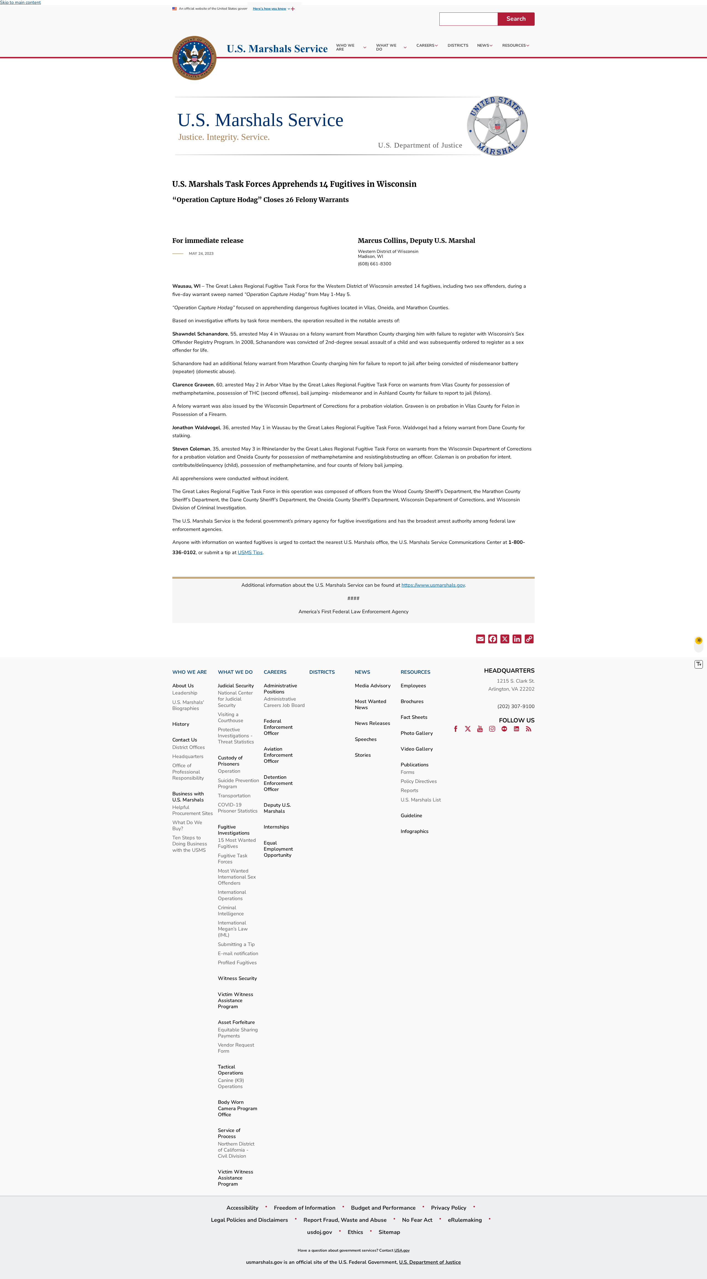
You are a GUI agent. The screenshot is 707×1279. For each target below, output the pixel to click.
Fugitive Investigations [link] (234, 829)
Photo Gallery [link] (417, 733)
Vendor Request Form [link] (236, 1047)
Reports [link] (409, 790)
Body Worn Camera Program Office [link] (237, 1108)
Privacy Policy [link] (448, 1208)
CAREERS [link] (275, 672)
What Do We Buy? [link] (187, 825)
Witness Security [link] (237, 978)
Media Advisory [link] (373, 685)
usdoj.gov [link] (319, 1232)
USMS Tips (250, 552)
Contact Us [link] (184, 739)
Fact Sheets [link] (414, 717)
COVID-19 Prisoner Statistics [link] (238, 807)
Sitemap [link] (389, 1232)
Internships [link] (276, 826)
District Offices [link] (188, 747)
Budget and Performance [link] (383, 1208)
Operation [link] (229, 770)
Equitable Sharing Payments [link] (238, 1032)
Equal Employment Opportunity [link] (278, 848)
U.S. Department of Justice (430, 1262)
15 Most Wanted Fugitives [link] (237, 843)
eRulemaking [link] (465, 1220)
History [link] (180, 723)
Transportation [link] (234, 795)
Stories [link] (363, 754)
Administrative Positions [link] (280, 688)
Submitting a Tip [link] (236, 944)
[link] (194, 59)
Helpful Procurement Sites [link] (192, 810)
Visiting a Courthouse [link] (230, 717)
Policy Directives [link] (419, 781)
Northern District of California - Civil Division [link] (236, 1149)
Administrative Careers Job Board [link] (284, 701)
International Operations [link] (232, 895)
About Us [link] (183, 685)
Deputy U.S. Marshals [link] (277, 807)
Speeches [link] (366, 739)
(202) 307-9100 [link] (516, 706)
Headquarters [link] (188, 756)
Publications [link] (415, 764)
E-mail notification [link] (238, 953)
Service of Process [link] (229, 1133)
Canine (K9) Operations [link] (231, 1083)
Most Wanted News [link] (370, 704)
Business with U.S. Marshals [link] (188, 796)
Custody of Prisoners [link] (230, 760)
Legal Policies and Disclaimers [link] (249, 1220)
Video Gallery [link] (417, 748)
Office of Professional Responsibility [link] (188, 771)
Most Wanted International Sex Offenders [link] (237, 876)
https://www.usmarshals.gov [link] (433, 584)
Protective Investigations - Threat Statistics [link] (236, 735)
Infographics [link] (415, 831)
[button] (480, 640)
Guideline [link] (411, 815)
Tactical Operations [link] (230, 1069)
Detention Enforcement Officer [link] (278, 783)
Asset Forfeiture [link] (236, 1022)
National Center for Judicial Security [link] (235, 698)
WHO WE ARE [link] (189, 672)
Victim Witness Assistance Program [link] (235, 1000)
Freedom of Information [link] (305, 1208)
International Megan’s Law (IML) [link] (233, 928)
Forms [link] (408, 772)
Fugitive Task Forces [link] (232, 858)
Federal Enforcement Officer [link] (278, 727)
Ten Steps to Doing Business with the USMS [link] (189, 843)
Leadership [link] (184, 692)
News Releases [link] (372, 723)
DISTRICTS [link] (322, 672)
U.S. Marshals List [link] (421, 799)
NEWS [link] (362, 672)
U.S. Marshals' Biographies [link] (188, 705)
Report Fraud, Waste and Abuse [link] (345, 1220)
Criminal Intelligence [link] (231, 910)
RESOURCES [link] (415, 672)
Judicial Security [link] (236, 685)
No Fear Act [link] (417, 1220)
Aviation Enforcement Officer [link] (278, 754)
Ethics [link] (355, 1232)
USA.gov (402, 1250)
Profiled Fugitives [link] (237, 962)
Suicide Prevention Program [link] (238, 783)
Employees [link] (413, 685)
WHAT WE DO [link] (235, 672)
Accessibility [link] (242, 1208)
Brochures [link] (412, 701)
